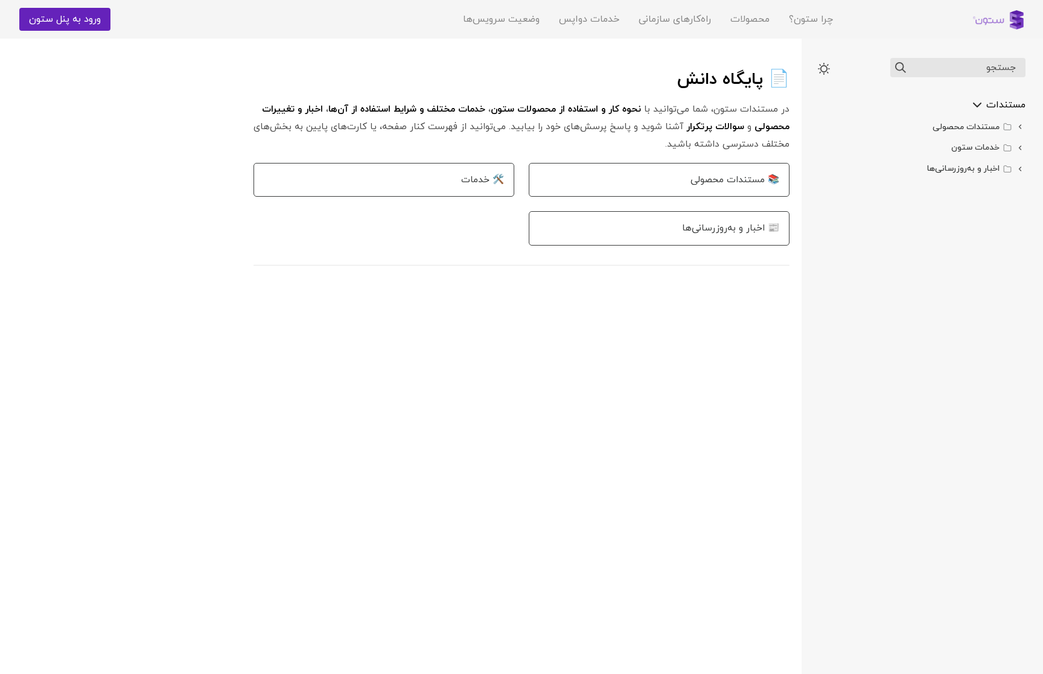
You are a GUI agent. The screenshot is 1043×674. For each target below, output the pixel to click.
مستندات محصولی (966, 127)
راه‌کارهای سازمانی (675, 19)
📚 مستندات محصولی (735, 179)
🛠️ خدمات (482, 179)
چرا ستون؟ (811, 19)
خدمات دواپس (589, 19)
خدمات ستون (975, 147)
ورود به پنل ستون (65, 19)
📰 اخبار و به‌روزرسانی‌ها (730, 228)
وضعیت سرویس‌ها (501, 19)
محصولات (750, 19)
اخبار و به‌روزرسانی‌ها (963, 168)
